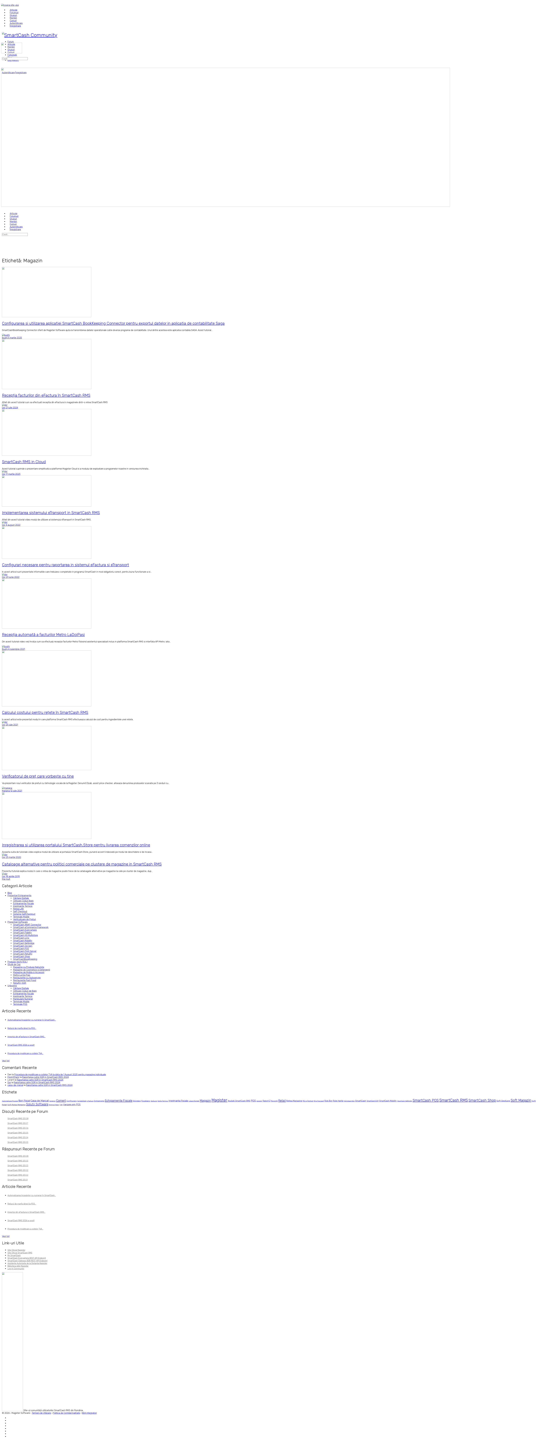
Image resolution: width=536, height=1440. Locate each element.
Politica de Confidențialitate (66, 1413)
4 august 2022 (13, 525)
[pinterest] (9, 1431)
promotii (259, 1101)
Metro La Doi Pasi (21, 975)
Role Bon (328, 1101)
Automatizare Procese (10, 1101)
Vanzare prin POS (72, 1104)
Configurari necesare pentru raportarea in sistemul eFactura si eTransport (65, 565)
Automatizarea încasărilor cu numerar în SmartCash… (32, 1020)
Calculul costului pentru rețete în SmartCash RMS (45, 712)
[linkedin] (9, 1429)
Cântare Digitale (21, 898)
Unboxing (12, 985)
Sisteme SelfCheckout (24, 914)
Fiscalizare (145, 1101)
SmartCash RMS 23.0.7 (18, 1123)
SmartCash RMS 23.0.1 (18, 1180)
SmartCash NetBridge (404, 1101)
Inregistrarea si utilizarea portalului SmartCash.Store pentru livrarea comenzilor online (76, 845)
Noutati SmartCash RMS (239, 1101)
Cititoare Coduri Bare (23, 900)
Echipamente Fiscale (23, 903)
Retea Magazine (294, 1101)
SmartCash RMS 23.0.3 (18, 1142)
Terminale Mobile (21, 916)
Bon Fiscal (24, 1100)
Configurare (71, 1101)
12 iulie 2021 (16, 790)
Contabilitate (81, 1101)
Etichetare (137, 1101)
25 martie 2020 (13, 857)
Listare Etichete (194, 1101)
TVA (61, 1105)
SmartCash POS (21, 948)
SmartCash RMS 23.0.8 (18, 1118)
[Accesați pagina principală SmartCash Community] (29, 35)
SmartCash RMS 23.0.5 (18, 1133)
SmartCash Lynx (21, 938)
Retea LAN (18, 908)
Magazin (205, 1100)
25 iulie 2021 (12, 724)
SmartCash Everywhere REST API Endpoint (27, 1258)
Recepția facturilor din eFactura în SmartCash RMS (46, 395)
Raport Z (266, 1101)
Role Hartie (338, 1101)
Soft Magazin (521, 1100)
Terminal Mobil (54, 1105)
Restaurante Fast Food (24, 980)
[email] (9, 1418)
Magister (219, 1100)
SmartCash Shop (21, 956)
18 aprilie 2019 (13, 876)
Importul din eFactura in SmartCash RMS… (26, 1037)
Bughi (5, 337)
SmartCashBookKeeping (25, 959)
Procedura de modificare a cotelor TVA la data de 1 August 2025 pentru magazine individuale (60, 1074)
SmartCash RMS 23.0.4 (18, 1137)
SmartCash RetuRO (22, 954)
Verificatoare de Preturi (24, 919)
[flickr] (9, 1423)
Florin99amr (13, 1077)
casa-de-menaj (15, 1085)
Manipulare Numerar (23, 999)
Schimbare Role (349, 1101)
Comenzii (52, 1101)
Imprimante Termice (22, 906)
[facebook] (9, 1421)
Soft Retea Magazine (16, 1104)
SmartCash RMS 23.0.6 (18, 1128)
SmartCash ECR (373, 1101)
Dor (4, 407)
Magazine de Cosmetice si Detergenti (31, 969)
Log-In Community (16, 1269)
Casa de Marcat (40, 1100)
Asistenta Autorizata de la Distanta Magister (27, 1263)
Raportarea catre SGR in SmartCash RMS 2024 (45, 1077)
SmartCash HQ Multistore (25, 935)
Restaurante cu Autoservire (27, 977)
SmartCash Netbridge (23, 943)
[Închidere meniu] (2, 208)
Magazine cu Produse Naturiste (28, 967)
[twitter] (9, 1434)
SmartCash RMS (453, 1100)
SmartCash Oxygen (22, 946)
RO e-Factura (308, 1101)
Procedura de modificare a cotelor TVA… (25, 1053)
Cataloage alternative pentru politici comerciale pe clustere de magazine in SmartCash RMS (82, 864)
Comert (61, 1100)
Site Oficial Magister (16, 1250)
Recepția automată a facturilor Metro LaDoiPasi (43, 634)
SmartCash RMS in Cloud (24, 461)
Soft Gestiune (503, 1101)
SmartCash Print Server (24, 951)
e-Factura (90, 1101)
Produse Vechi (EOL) (17, 961)
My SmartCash (14, 1255)
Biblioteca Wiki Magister (18, 1266)
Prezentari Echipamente (19, 895)
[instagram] (9, 1426)
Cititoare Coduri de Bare (25, 991)
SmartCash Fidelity (22, 932)
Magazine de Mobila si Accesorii (28, 972)
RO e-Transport (319, 1101)
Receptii (274, 1101)
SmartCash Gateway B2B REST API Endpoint (27, 1261)
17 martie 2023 (13, 474)
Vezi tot (5, 1060)
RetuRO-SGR (19, 983)
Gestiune (154, 1101)
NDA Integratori (89, 1413)
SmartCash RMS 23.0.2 (18, 1170)
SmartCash (360, 1101)
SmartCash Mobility (22, 940)
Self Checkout (20, 911)
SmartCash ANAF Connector (27, 924)
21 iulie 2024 (12, 407)
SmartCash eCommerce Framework (30, 927)
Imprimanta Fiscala (178, 1100)
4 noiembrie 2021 (16, 649)
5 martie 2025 (15, 337)
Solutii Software (37, 1104)
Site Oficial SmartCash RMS (20, 1253)
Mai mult (6, 879)
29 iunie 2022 (12, 577)
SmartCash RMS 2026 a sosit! (21, 1045)
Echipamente (99, 1101)
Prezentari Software (18, 922)
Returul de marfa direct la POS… (22, 1028)
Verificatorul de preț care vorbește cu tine (38, 776)
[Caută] (2, 56)
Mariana (6, 790)
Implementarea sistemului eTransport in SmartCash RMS (51, 512)
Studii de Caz (14, 964)
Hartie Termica (162, 1101)
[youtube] (9, 1437)
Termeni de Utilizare (41, 1413)
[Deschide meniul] (2, 41)
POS (253, 1100)
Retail (282, 1100)
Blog (10, 893)
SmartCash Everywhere (25, 930)
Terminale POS (20, 1004)
